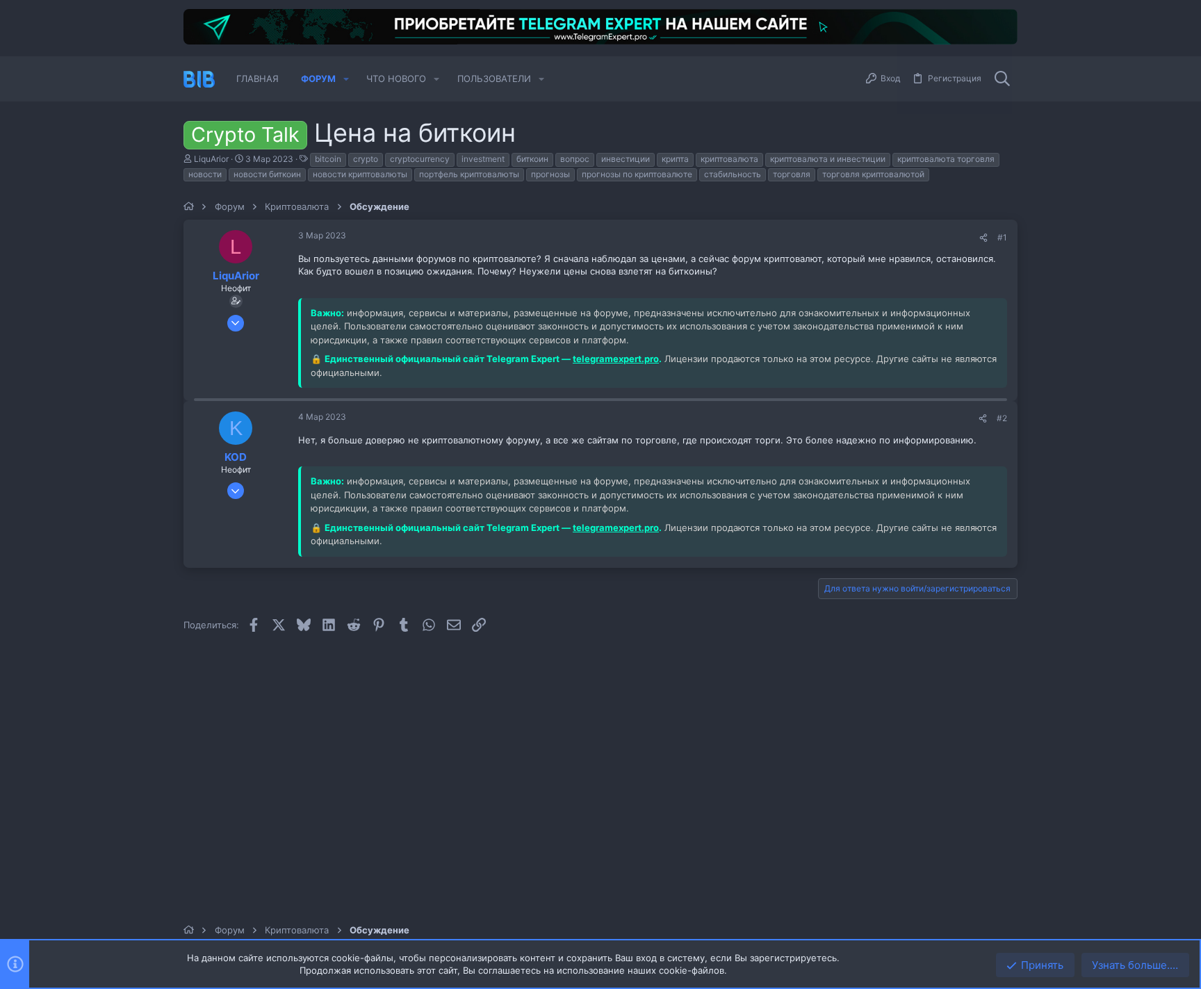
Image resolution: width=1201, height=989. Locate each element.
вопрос (574, 159)
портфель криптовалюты (469, 174)
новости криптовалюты (360, 174)
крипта (675, 159)
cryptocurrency (420, 159)
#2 (1002, 418)
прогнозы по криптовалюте (637, 174)
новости (205, 174)
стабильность (732, 174)
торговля (791, 174)
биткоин (532, 159)
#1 (1002, 237)
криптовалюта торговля (946, 159)
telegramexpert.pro (616, 358)
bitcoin (328, 159)
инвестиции (625, 159)
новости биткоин (267, 174)
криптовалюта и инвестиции (827, 159)
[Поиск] (1002, 79)
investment (483, 159)
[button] (346, 79)
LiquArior (211, 159)
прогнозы (550, 174)
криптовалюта (729, 159)
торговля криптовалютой (873, 174)
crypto (365, 159)
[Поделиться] (983, 238)
